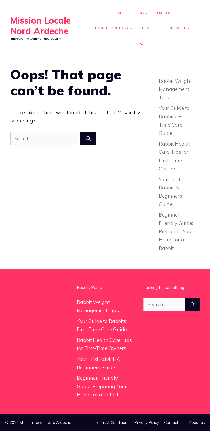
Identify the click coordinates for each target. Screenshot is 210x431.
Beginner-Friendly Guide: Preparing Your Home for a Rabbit (176, 231)
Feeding (139, 13)
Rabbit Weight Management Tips (175, 89)
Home (117, 13)
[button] (142, 43)
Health (148, 28)
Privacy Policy (146, 422)
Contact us (177, 28)
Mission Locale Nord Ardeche (40, 25)
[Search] (88, 138)
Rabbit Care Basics (113, 28)
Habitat (164, 13)
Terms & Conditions (112, 422)
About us (197, 422)
